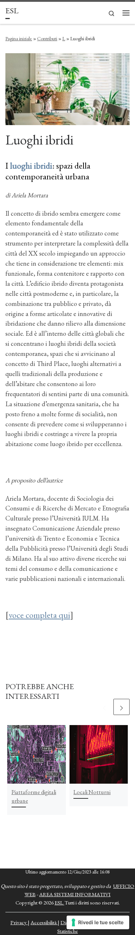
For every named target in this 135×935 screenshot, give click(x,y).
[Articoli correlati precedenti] (104, 707)
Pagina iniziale (18, 38)
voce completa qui (39, 614)
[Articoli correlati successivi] (121, 707)
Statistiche (67, 930)
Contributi (47, 38)
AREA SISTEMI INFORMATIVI (75, 894)
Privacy (19, 922)
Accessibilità (44, 922)
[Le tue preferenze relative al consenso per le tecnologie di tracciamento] (98, 922)
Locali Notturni (92, 792)
